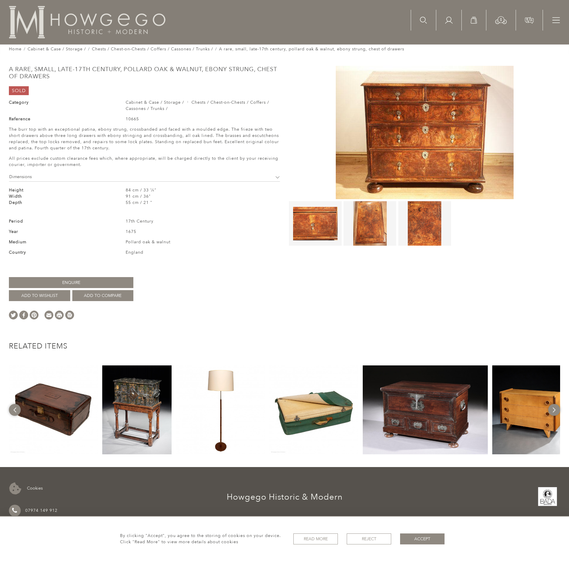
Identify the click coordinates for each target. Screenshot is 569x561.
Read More (316, 539)
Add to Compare (103, 295)
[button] (501, 20)
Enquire (71, 282)
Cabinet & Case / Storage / (57, 49)
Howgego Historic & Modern (285, 497)
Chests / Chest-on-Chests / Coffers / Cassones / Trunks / (152, 49)
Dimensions (20, 177)
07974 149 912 (41, 510)
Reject (369, 539)
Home (15, 49)
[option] (53, 409)
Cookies (34, 488)
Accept (422, 539)
